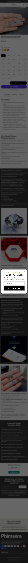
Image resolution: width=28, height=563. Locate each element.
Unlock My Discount (14, 288)
